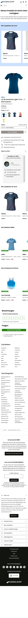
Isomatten (3, 397)
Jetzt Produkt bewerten (6, 103)
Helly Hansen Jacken (20, 388)
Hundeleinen (18, 410)
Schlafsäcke (4, 401)
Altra (2, 358)
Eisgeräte (3, 408)
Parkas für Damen (5, 380)
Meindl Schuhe (18, 398)
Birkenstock (18, 364)
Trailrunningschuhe (6, 412)
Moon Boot (4, 362)
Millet (3, 97)
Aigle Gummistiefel (19, 381)
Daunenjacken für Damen (5, 377)
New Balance (18, 360)
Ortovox (3, 350)
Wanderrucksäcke (6, 405)
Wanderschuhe (5, 410)
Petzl (16, 366)
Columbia (17, 350)
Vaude (16, 354)
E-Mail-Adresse (14, 473)
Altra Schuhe (18, 414)
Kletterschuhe (4, 416)
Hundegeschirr (18, 408)
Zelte (2, 395)
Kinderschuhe (4, 418)
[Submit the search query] (26, 5)
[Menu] (1, 5)
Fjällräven (17, 348)
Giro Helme (18, 404)
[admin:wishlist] (25, 132)
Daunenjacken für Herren (5, 387)
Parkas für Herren (5, 389)
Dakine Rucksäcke (19, 400)
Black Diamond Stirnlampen (19, 395)
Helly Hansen (4, 364)
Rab (2, 352)
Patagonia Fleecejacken (18, 384)
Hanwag (17, 362)
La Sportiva (4, 354)
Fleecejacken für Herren (5, 392)
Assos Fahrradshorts (20, 402)
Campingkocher (5, 403)
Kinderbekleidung (19, 376)
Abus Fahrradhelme (20, 418)
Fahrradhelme (4, 420)
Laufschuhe (4, 414)
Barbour (3, 366)
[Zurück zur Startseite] (2, 430)
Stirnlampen (4, 399)
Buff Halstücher (19, 416)
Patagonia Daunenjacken (18, 421)
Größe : (3, 124)
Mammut (17, 356)
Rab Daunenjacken (20, 406)
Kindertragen (4, 422)
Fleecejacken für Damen (5, 383)
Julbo (16, 358)
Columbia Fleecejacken (18, 391)
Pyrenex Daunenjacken (21, 386)
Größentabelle (22, 124)
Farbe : (5, 110)
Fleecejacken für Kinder (21, 378)
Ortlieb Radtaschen (20, 412)
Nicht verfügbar (12, 132)
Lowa (2, 356)
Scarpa (16, 352)
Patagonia (3, 348)
